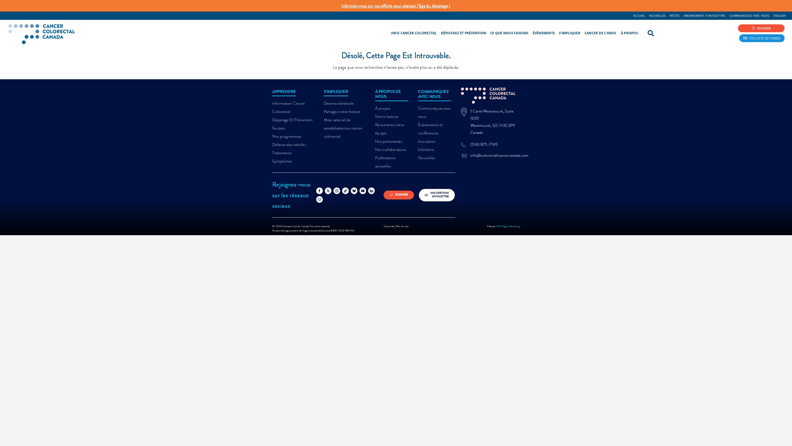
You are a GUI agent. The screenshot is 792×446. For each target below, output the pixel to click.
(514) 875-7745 (484, 144)
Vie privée (389, 226)
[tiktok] (345, 190)
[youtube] (362, 190)
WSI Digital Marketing (508, 226)
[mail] (319, 199)
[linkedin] (371, 190)
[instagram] (337, 190)
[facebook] (319, 190)
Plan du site (402, 226)
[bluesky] (354, 190)
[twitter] (328, 190)
